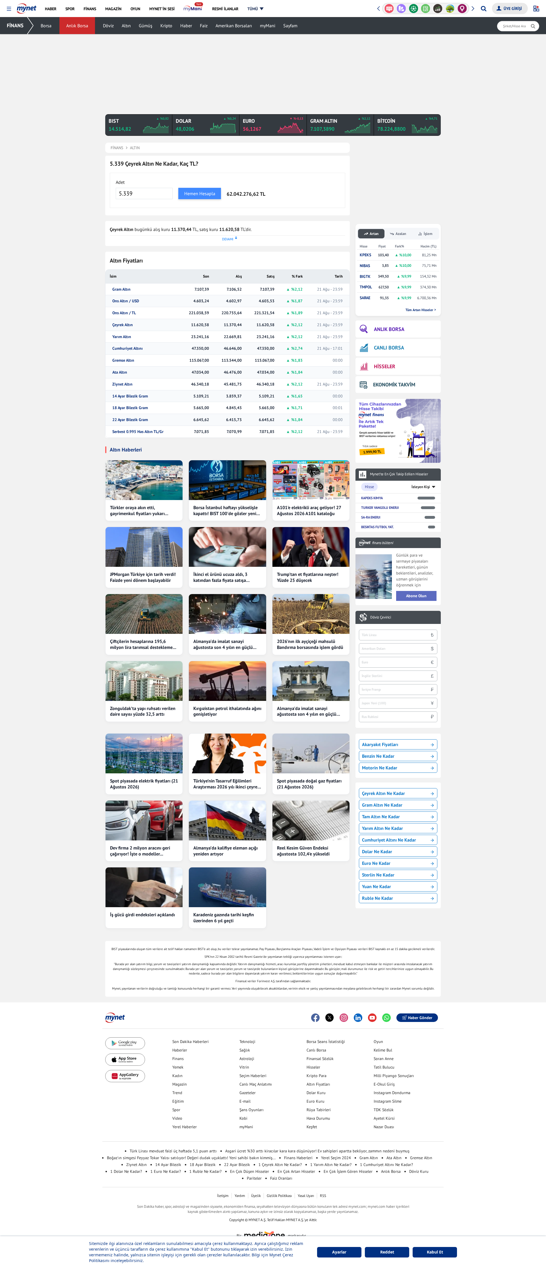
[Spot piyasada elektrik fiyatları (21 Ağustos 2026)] (144, 753)
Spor (176, 1109)
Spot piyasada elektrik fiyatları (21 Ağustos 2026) (144, 784)
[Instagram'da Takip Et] (344, 1017)
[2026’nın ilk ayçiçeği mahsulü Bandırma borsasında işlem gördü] (310, 614)
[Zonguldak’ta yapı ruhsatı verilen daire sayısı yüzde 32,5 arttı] (144, 681)
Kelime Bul (383, 1050)
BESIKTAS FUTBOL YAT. (377, 527)
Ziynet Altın (122, 384)
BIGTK (365, 276)
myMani (267, 25)
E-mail (245, 1101)
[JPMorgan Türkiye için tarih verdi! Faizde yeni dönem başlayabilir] (144, 547)
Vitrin (244, 1067)
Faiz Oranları (281, 1178)
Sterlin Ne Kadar (378, 875)
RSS (323, 1195)
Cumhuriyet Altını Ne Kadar (389, 840)
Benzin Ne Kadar (378, 756)
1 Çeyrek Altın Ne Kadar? (280, 1164)
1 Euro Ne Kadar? (165, 1171)
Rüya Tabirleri (319, 1109)
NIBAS (365, 265)
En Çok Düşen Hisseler (249, 1171)
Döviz (108, 25)
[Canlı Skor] (413, 8)
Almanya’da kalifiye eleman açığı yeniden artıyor (225, 851)
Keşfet (312, 1126)
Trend (177, 1092)
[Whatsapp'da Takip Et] (386, 1017)
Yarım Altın (121, 336)
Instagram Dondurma (392, 1092)
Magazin (179, 1084)
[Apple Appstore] (125, 1059)
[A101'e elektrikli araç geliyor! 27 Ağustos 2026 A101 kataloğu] (310, 480)
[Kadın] (462, 8)
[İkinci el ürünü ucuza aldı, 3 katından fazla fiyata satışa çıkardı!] (227, 547)
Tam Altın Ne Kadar (381, 816)
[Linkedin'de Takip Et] (358, 1017)
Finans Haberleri (298, 1157)
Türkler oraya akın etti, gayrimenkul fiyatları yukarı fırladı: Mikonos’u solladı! (137, 511)
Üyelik (256, 1195)
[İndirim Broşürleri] (401, 8)
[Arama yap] (483, 8)
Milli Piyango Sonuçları (394, 1075)
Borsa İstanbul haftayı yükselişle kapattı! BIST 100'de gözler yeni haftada (225, 511)
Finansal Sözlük (320, 1058)
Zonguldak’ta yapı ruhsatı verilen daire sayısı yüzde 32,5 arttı (142, 711)
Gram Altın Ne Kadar (382, 805)
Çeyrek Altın (122, 324)
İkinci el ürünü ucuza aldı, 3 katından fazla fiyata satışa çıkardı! (220, 577)
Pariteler (254, 1178)
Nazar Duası (384, 1126)
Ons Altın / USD (125, 301)
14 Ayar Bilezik (168, 1164)
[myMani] (193, 9)
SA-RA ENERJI (370, 517)
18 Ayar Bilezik (203, 1164)
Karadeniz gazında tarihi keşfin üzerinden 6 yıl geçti (223, 917)
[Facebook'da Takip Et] (315, 1017)
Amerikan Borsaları (234, 25)
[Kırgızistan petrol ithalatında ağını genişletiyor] (227, 681)
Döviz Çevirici (380, 617)
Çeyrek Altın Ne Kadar (383, 793)
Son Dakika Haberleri (190, 1041)
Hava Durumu (318, 1118)
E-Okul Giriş (384, 1084)
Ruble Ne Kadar (377, 898)
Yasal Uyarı (306, 1195)
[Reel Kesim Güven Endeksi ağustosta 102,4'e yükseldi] (310, 820)
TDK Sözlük (384, 1109)
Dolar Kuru (316, 1092)
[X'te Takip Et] (329, 1017)
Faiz (204, 25)
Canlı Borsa (316, 1050)
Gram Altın (121, 289)
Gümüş (145, 25)
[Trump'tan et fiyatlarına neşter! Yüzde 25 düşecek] (310, 547)
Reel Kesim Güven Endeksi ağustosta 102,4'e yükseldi (303, 851)
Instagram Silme (388, 1101)
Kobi (243, 1118)
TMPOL (366, 287)
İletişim (223, 1195)
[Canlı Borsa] (438, 8)
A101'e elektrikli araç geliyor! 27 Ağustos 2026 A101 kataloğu (309, 510)
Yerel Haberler (184, 1126)
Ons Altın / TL (124, 313)
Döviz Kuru (419, 1171)
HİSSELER (384, 366)
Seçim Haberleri (252, 1075)
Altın (126, 25)
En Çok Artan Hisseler (296, 1171)
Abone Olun (416, 595)
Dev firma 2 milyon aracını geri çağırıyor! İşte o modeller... (140, 851)
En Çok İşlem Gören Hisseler (348, 1171)
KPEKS (365, 255)
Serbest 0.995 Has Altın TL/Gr (138, 431)
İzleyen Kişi (420, 486)
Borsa (46, 25)
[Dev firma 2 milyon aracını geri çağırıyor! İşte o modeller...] (144, 820)
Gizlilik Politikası (279, 1195)
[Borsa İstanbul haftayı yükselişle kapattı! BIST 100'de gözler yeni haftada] (227, 480)
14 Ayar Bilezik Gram (130, 396)
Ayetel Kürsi (384, 1118)
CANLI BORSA (389, 347)
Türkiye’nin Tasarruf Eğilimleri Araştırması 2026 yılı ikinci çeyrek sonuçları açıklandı (226, 784)
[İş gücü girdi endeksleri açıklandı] (144, 887)
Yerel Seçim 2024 (336, 1157)
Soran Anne (384, 1058)
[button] (9, 9)
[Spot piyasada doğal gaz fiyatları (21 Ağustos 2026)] (310, 753)
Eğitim (178, 1101)
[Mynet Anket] (389, 8)
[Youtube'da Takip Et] (372, 1017)
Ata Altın (119, 372)
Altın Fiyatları (318, 1084)
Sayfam (290, 25)
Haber (186, 25)
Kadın (177, 1075)
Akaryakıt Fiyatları (380, 744)
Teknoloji (247, 1041)
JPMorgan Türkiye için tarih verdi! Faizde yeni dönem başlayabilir (143, 577)
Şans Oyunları (251, 1109)
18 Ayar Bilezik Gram (130, 407)
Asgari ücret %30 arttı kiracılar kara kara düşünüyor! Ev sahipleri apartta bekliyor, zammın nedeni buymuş (317, 1151)
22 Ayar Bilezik (237, 1164)
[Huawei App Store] (125, 1076)
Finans (178, 1058)
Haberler (179, 1050)
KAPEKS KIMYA (372, 498)
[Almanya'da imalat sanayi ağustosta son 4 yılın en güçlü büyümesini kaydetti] (227, 614)
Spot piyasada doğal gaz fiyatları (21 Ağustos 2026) (309, 784)
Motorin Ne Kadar (379, 768)
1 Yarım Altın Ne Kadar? (330, 1164)
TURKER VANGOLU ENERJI (380, 507)
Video (177, 1118)
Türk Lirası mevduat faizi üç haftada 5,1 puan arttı (173, 1151)
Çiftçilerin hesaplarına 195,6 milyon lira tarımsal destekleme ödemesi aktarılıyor (141, 644)
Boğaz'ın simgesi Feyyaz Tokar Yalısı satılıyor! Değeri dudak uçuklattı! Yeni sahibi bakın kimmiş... (191, 1157)
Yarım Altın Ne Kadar (382, 828)
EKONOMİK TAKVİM (394, 384)
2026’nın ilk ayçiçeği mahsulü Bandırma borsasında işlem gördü (310, 644)
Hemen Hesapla (199, 193)
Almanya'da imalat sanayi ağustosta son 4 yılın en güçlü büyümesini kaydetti (223, 644)
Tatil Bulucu (384, 1067)
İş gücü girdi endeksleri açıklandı (142, 914)
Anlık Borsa (77, 25)
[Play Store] (125, 1043)
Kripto (166, 25)
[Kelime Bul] (425, 8)
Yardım (240, 1195)
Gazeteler (247, 1092)
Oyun (378, 1041)
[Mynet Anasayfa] (26, 7)
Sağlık (244, 1050)
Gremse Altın (123, 360)
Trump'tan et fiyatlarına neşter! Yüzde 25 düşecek (307, 577)
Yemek (177, 1067)
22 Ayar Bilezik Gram (130, 419)
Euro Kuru (315, 1101)
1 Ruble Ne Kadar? (205, 1171)
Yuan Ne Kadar (376, 886)
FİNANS (15, 25)
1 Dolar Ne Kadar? (126, 1171)
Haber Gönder (420, 1017)
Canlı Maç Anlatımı (255, 1084)
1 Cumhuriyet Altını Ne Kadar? (386, 1164)
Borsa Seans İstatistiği (326, 1041)
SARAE (365, 297)
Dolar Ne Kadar (377, 851)
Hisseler (313, 1067)
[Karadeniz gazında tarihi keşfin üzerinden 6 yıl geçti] (227, 887)
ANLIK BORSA (389, 329)
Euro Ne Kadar (376, 863)
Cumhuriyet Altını (127, 348)
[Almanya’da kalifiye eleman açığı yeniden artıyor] (227, 820)
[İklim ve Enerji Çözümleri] (450, 8)
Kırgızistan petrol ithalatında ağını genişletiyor (227, 711)
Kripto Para (316, 1075)
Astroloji (246, 1058)
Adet (120, 182)
